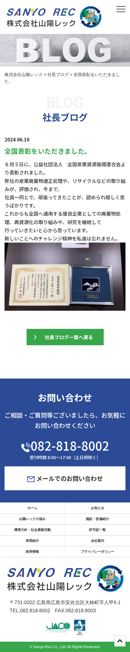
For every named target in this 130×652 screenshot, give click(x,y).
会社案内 (97, 540)
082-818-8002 (70, 445)
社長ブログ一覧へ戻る (69, 337)
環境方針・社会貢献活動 (32, 529)
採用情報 (32, 551)
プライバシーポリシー (97, 551)
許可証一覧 (97, 529)
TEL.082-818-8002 (30, 610)
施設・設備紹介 (97, 519)
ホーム (32, 508)
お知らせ (97, 508)
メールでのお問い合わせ (69, 478)
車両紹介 (32, 540)
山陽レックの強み (32, 519)
